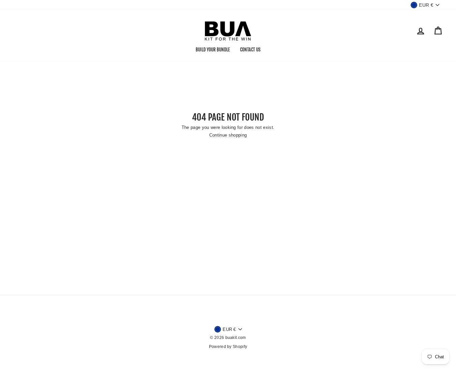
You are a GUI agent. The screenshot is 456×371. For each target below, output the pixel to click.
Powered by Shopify (228, 346)
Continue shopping (228, 135)
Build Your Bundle (213, 49)
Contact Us (250, 49)
